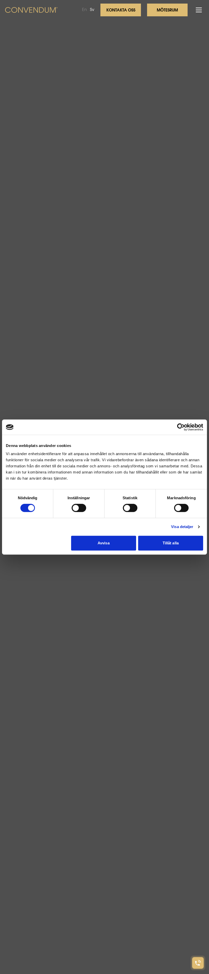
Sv (92, 10)
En (84, 10)
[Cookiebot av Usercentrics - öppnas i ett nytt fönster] (181, 427)
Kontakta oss (120, 10)
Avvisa (104, 543)
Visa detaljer (182, 526)
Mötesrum (167, 10)
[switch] (79, 508)
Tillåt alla (171, 543)
